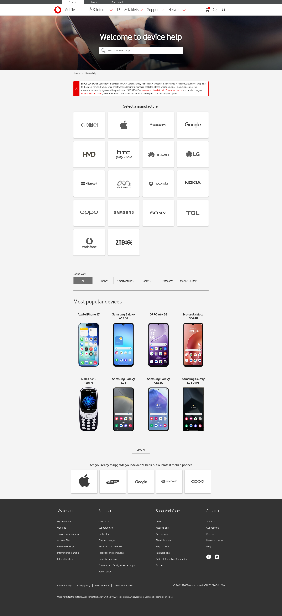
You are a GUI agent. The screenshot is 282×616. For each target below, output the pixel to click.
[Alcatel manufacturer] (89, 125)
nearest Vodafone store (91, 93)
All (83, 280)
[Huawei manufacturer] (158, 154)
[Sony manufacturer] (158, 213)
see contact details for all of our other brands (162, 90)
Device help (90, 73)
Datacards (167, 280)
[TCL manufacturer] (193, 213)
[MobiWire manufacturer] (124, 183)
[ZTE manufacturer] (124, 242)
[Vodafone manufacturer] (89, 242)
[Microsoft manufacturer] (89, 183)
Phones (104, 280)
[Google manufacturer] (193, 125)
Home (77, 73)
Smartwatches (125, 280)
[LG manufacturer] (193, 154)
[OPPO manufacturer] (89, 213)
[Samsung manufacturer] (124, 213)
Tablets (146, 280)
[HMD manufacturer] (89, 154)
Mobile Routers (188, 280)
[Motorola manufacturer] (158, 183)
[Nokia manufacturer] (193, 183)
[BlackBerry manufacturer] (158, 125)
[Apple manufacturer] (124, 125)
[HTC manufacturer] (124, 154)
